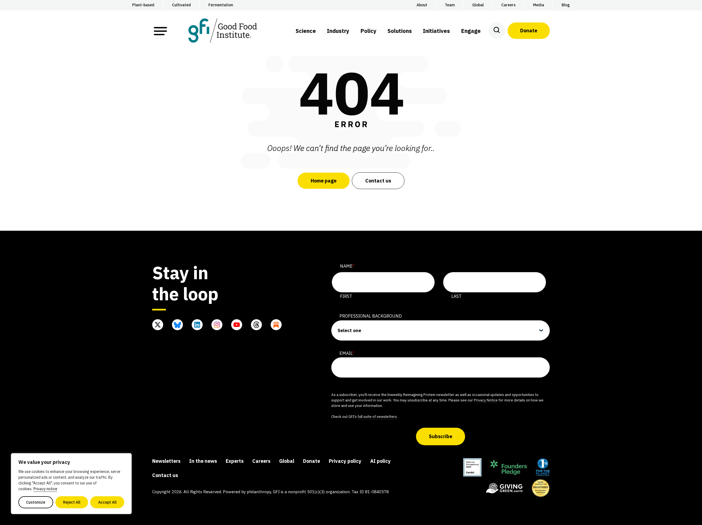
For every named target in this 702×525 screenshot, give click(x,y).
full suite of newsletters (377, 416)
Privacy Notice (486, 400)
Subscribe (440, 436)
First (346, 296)
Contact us (378, 181)
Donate (528, 30)
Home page (323, 181)
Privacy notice (45, 488)
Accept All (107, 502)
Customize (35, 502)
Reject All (71, 502)
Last (456, 296)
